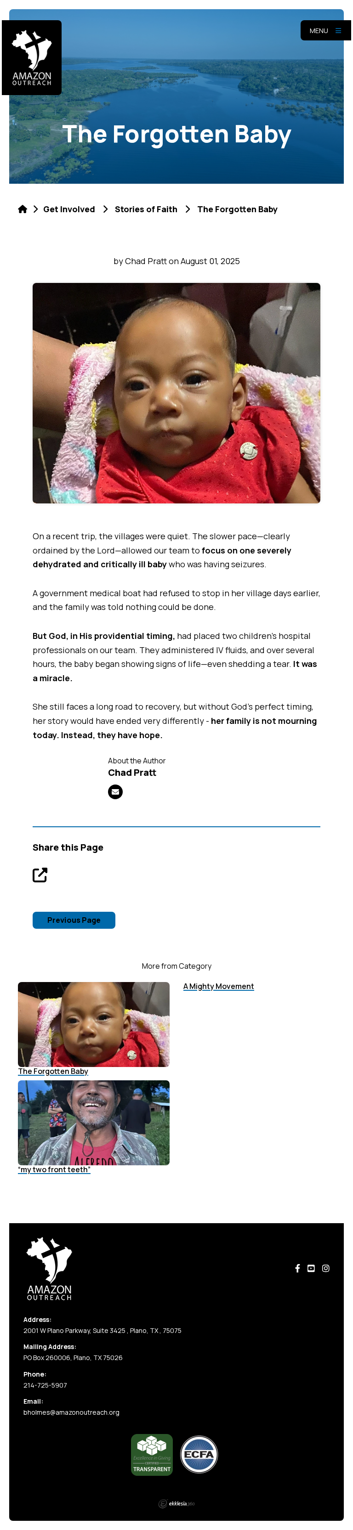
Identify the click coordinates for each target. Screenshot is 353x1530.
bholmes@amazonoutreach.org (71, 1412)
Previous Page (74, 920)
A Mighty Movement (218, 986)
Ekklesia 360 (176, 1503)
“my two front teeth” (54, 1169)
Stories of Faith (146, 209)
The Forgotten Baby (53, 1071)
